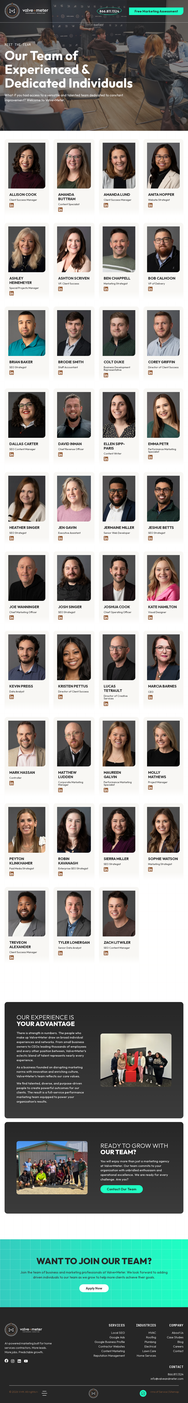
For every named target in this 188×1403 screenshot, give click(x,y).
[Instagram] (12, 1362)
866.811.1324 (109, 11)
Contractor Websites (111, 1346)
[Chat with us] (143, 1393)
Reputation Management (109, 1355)
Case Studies (175, 1337)
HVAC (152, 1332)
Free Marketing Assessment (156, 11)
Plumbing (150, 1342)
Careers (178, 1346)
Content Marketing (113, 1351)
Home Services (146, 1355)
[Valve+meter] (93, 1393)
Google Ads (117, 1337)
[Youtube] (26, 1362)
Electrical (150, 1346)
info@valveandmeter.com (167, 1378)
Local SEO (118, 1332)
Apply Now (94, 1288)
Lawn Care (149, 1351)
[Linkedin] (19, 1362)
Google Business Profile (110, 1342)
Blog (180, 1342)
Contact (178, 1351)
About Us (177, 1332)
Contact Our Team (121, 1189)
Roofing (151, 1337)
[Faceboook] (6, 1361)
